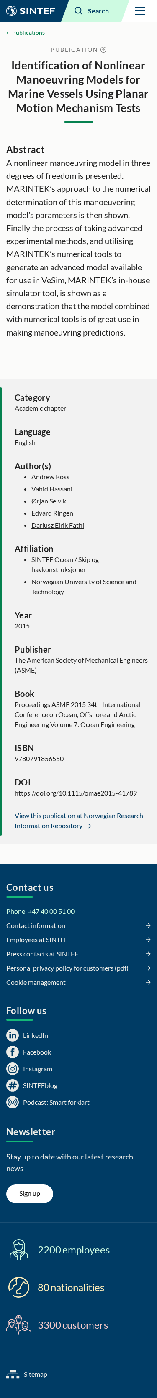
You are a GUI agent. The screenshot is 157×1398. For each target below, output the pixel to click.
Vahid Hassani (51, 489)
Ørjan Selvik (48, 501)
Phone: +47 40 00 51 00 (40, 911)
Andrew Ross (50, 476)
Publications (28, 32)
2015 (22, 626)
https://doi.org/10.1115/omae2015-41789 (76, 793)
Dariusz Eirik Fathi (57, 525)
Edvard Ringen (52, 513)
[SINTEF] (30, 11)
